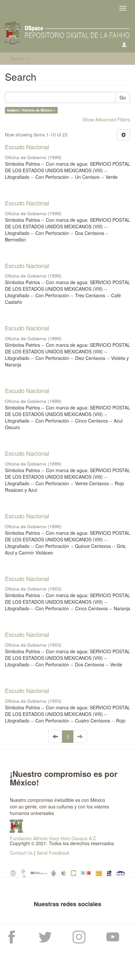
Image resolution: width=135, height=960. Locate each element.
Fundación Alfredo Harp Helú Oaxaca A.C (53, 838)
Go (123, 97)
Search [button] (18, 58)
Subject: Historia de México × (31, 110)
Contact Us (21, 852)
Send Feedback (53, 852)
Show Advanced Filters (106, 119)
